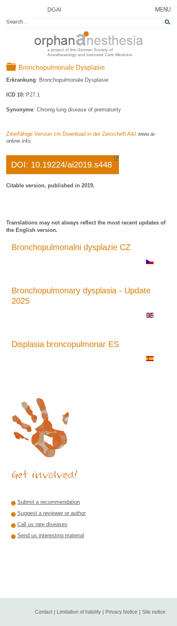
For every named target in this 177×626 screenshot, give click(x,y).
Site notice (153, 612)
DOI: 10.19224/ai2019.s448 (61, 164)
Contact (43, 612)
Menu (163, 9)
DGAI (54, 9)
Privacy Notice (121, 612)
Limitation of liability (79, 612)
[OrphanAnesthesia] (88, 37)
